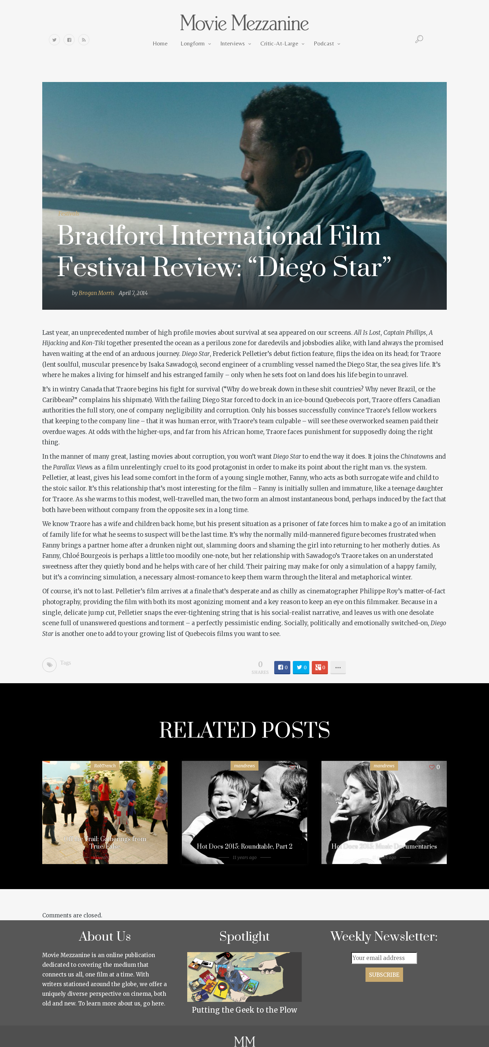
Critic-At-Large (279, 43)
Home (160, 43)
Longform (192, 43)
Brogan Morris (96, 293)
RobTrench (105, 765)
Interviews (232, 43)
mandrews (244, 765)
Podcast (324, 43)
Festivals (68, 213)
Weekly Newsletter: (384, 937)
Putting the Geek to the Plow (244, 1009)
